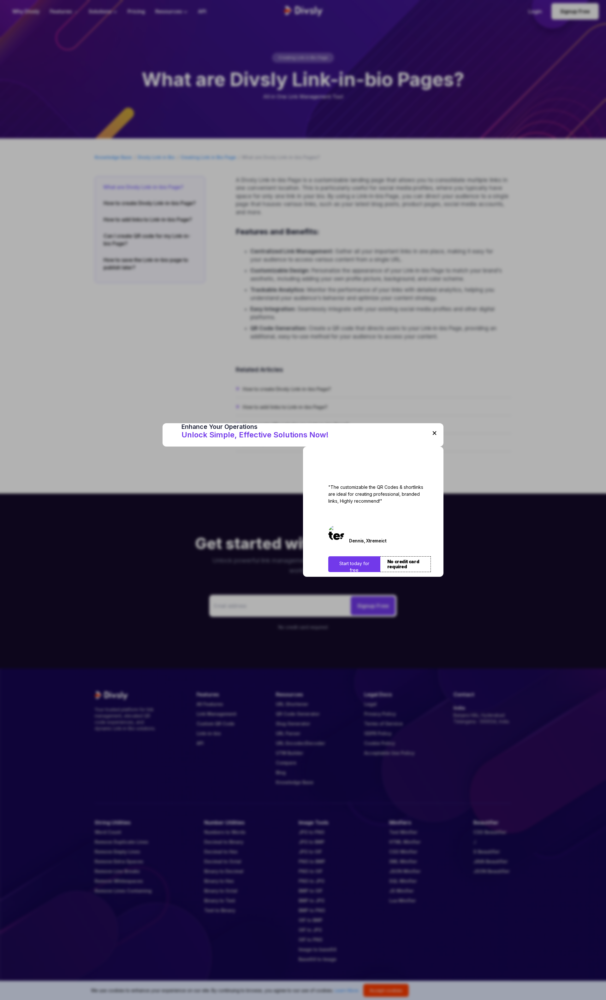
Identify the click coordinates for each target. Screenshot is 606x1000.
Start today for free (354, 566)
